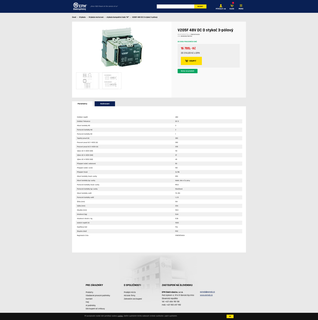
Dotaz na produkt (187, 71)
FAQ (87, 302)
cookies (120, 316)
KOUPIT (192, 60)
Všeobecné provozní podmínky (98, 295)
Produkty (89, 292)
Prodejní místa (130, 292)
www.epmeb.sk (206, 295)
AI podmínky (91, 305)
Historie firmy (129, 295)
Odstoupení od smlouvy (95, 308)
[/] (79, 6)
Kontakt (89, 298)
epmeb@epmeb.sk (207, 292)
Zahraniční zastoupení (133, 298)
